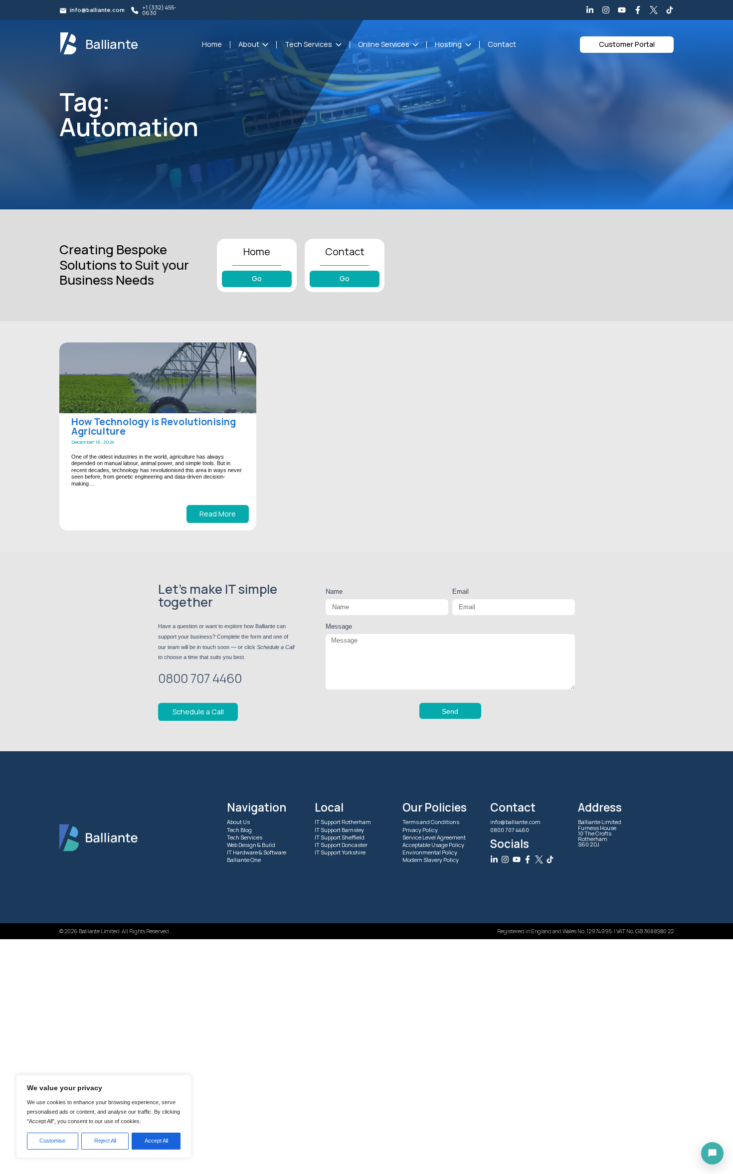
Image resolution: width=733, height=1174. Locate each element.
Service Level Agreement (434, 837)
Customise (52, 1141)
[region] (103, 1116)
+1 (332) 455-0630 (159, 9)
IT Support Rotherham (343, 822)
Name (334, 591)
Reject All (105, 1141)
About (248, 44)
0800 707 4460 (509, 829)
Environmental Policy (429, 852)
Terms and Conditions (430, 822)
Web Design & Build (251, 844)
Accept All (156, 1141)
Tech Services (308, 44)
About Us (238, 822)
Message (339, 626)
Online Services (383, 44)
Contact (502, 44)
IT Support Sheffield (340, 837)
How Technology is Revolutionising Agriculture (153, 427)
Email (460, 591)
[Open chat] (712, 1153)
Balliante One (244, 859)
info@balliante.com (97, 9)
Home (212, 44)
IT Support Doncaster (341, 844)
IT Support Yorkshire (340, 852)
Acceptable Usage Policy (433, 844)
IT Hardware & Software (256, 852)
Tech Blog (239, 829)
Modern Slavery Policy (430, 859)
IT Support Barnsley (339, 829)
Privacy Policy (420, 829)
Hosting (448, 44)
